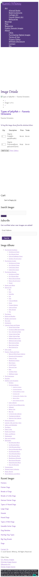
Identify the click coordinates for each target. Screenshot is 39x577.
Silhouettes (8, 440)
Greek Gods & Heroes (14, 267)
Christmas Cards (16, 393)
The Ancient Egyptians (11, 250)
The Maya (8, 427)
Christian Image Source (8, 562)
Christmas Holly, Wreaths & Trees (19, 396)
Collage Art (13, 15)
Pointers (3, 483)
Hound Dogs (5, 517)
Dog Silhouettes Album (14, 451)
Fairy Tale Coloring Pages (15, 331)
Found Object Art (16, 17)
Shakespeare (8, 436)
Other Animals (12, 309)
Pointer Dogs (5, 487)
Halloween (11, 407)
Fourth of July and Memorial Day (17, 405)
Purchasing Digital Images (19, 35)
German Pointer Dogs (8, 500)
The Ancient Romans (10, 272)
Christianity (8, 323)
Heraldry (7, 378)
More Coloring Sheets (14, 343)
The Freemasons (9, 376)
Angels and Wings (10, 285)
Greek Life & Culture (14, 269)
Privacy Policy (14, 39)
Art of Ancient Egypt (14, 254)
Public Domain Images (14, 28)
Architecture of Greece (14, 263)
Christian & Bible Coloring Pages (16, 329)
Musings (8, 21)
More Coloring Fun (13, 347)
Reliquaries (13, 19)
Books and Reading (10, 316)
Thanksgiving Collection (14, 416)
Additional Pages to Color (15, 338)
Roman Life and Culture (14, 281)
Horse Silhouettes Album (14, 453)
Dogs (10, 298)
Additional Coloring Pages (15, 340)
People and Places (10, 431)
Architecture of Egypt (14, 252)
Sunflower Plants (13, 371)
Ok (34, 575)
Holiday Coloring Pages (14, 336)
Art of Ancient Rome (13, 276)
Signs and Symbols (10, 438)
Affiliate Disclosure (17, 41)
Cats (10, 296)
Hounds (3, 513)
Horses (10, 303)
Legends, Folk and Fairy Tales (13, 423)
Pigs (10, 311)
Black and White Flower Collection (17, 354)
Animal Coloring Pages (14, 327)
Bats (10, 289)
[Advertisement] (19, 68)
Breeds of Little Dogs (8, 496)
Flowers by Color (13, 358)
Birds (10, 292)
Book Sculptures (15, 13)
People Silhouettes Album (15, 462)
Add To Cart (5, 150)
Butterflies (11, 294)
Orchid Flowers (12, 365)
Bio (10, 46)
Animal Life (8, 287)
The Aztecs (8, 314)
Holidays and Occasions (11, 380)
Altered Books (14, 10)
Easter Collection (13, 402)
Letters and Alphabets (11, 425)
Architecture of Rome (14, 274)
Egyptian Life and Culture (15, 258)
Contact (12, 44)
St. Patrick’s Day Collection (15, 414)
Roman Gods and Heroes (14, 278)
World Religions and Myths (12, 473)
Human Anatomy (9, 420)
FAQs (11, 33)
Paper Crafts (8, 429)
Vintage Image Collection (12, 469)
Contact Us (4, 549)
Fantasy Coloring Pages (14, 334)
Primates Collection (13, 305)
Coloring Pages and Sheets (12, 325)
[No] (37, 575)
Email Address (7, 230)
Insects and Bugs (13, 307)
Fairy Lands (8, 349)
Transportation (9, 467)
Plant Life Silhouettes (14, 464)
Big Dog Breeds (6, 539)
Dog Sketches (5, 530)
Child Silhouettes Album (14, 447)
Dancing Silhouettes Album (15, 449)
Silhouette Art (5, 564)
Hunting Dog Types (7, 535)
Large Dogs (5, 509)
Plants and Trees (13, 367)
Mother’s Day (12, 409)
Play (6, 24)
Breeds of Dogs (6, 491)
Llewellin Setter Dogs (8, 526)
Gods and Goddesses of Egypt (15, 256)
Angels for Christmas (17, 387)
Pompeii (10, 283)
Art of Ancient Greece (14, 265)
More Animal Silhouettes (14, 460)
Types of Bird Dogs (7, 522)
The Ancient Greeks (10, 261)
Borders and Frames (10, 318)
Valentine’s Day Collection (15, 418)
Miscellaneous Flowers (14, 360)
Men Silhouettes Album (14, 456)
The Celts (7, 321)
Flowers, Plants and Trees (12, 352)
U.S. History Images (7, 560)
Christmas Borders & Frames (18, 391)
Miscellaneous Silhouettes (15, 458)
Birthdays (11, 382)
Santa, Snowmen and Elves (18, 400)
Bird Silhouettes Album (14, 442)
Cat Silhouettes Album (14, 445)
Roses (10, 369)
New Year (11, 411)
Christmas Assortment (17, 389)
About (7, 30)
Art (6, 8)
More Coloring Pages (14, 345)
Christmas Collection (14, 385)
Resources (9, 26)
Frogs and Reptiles (13, 300)
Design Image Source (8, 567)
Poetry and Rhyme (10, 434)
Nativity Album (16, 398)
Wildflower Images (13, 374)
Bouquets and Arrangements (15, 356)
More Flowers (12, 363)
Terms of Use (14, 37)
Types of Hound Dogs (8, 504)
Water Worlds (9, 471)
